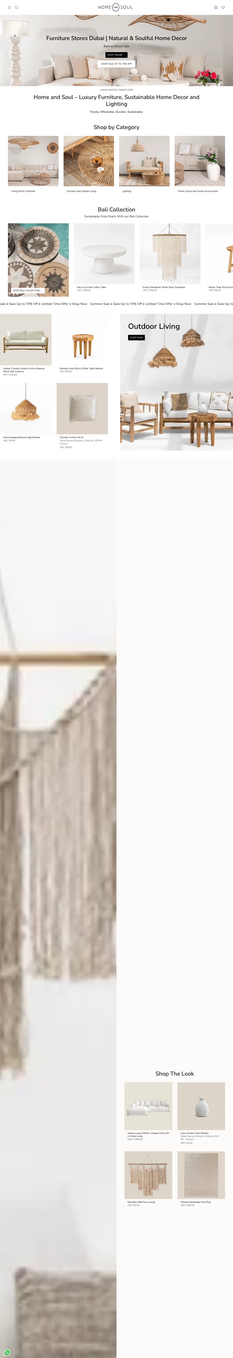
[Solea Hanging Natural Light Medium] (26, 408)
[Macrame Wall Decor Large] (148, 1175)
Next (228, 254)
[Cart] (223, 7)
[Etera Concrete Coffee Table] (104, 253)
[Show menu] (9, 7)
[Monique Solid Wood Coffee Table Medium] (82, 339)
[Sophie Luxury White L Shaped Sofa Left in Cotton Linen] (148, 1106)
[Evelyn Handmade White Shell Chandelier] (170, 253)
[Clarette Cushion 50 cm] (82, 408)
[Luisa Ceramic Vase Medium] (201, 1106)
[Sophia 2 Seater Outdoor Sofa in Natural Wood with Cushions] (26, 339)
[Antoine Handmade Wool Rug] (201, 1175)
